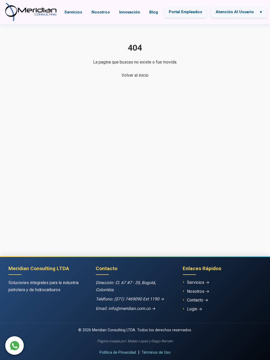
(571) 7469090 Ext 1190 (136, 298)
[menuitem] (238, 12)
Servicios (195, 282)
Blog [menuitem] (153, 12)
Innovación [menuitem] (129, 12)
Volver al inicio (135, 75)
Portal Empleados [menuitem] (185, 11)
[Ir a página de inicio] (30, 12)
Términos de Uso (156, 352)
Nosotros (195, 291)
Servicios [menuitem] (73, 12)
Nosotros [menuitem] (100, 12)
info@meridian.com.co (129, 308)
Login (192, 309)
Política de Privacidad (117, 352)
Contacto (195, 300)
